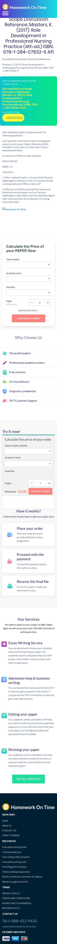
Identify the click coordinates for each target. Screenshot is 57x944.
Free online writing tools (14, 847)
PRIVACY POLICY (11, 893)
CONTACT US (9, 830)
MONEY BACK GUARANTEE (16, 903)
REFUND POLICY (11, 908)
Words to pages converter (15, 881)
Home (5, 820)
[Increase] (48, 302)
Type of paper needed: (16, 445)
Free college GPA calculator (16, 857)
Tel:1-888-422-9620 (19, 920)
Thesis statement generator (16, 871)
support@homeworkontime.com (19, 926)
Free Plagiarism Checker (14, 866)
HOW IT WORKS (10, 835)
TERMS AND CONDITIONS (16, 898)
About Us (7, 825)
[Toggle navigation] (5, 13)
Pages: (8, 483)
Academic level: (13, 457)
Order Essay (14, 117)
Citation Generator (11, 852)
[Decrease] (31, 302)
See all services (28, 779)
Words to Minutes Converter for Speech (22, 876)
